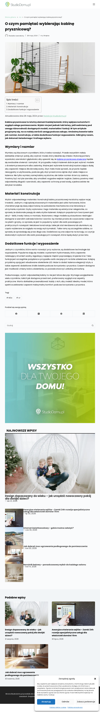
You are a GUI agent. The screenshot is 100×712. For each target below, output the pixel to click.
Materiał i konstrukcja (18, 106)
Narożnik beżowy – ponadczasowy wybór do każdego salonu (54, 564)
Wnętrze (46, 36)
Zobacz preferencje (86, 701)
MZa (9, 298)
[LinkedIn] (84, 314)
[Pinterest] (61, 314)
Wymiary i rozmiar (16, 103)
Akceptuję (46, 701)
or (18, 298)
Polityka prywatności (75, 707)
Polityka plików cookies (58, 707)
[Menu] (94, 4)
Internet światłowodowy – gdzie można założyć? (48, 528)
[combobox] (47, 325)
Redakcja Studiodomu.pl (54, 116)
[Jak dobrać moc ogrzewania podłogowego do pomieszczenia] (26, 656)
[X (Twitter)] (39, 314)
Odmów (65, 701)
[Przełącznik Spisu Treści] (36, 100)
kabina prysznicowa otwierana (71, 159)
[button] (95, 679)
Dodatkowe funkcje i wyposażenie (23, 109)
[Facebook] (16, 314)
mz (41, 36)
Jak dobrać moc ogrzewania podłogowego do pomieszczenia (55, 546)
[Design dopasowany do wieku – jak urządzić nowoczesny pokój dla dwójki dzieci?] (26, 614)
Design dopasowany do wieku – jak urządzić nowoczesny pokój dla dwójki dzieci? (48, 497)
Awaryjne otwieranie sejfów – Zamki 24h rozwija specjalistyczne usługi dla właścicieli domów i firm (56, 510)
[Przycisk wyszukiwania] (92, 325)
